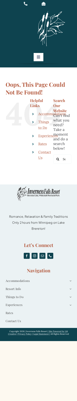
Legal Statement (41, 334)
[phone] (50, 256)
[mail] (42, 256)
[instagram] (35, 256)
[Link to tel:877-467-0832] (30, 4)
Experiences (48, 136)
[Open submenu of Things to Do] (69, 297)
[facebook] (27, 256)
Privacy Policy (25, 334)
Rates (42, 144)
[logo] (52, 11)
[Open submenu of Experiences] (69, 305)
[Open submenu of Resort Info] (69, 289)
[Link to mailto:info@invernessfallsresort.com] (48, 4)
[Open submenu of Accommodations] (69, 281)
